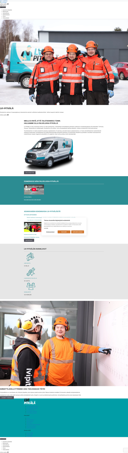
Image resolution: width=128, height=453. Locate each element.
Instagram (29, 434)
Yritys (4, 16)
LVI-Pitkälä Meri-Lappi (32, 406)
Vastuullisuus (6, 13)
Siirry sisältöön (3, 0)
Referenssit (5, 11)
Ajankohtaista (6, 14)
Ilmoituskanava (30, 419)
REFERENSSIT (29, 240)
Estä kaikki (64, 231)
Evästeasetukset (50, 231)
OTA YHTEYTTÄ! (30, 172)
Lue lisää (46, 228)
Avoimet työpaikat (7, 10)
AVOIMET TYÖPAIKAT (7, 397)
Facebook (29, 433)
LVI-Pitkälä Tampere (32, 411)
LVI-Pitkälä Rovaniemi (32, 408)
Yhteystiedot (6, 18)
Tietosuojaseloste (31, 427)
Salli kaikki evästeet (78, 231)
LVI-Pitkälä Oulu (31, 409)
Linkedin (29, 436)
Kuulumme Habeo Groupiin (33, 424)
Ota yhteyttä (30, 421)
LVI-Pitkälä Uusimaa (32, 412)
